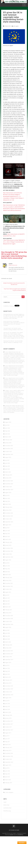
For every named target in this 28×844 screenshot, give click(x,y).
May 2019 (7, 671)
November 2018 (9, 689)
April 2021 (7, 604)
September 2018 (9, 694)
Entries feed (6, 805)
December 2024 (9, 480)
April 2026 (7, 434)
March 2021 (8, 607)
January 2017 (8, 750)
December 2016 (9, 753)
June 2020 (7, 633)
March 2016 (8, 779)
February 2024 (8, 507)
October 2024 (8, 486)
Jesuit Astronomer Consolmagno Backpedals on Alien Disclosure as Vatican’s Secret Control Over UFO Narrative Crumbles (13, 323)
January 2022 (8, 580)
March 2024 (8, 504)
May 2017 (7, 741)
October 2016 (8, 759)
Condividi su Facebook (8, 306)
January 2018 (8, 718)
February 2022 (8, 577)
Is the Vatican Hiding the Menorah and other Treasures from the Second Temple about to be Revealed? (13, 411)
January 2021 (8, 612)
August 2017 (8, 733)
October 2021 (8, 589)
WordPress (20, 834)
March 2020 (8, 642)
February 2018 (8, 715)
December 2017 (9, 721)
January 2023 (8, 545)
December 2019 (9, 650)
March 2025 (8, 472)
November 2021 (9, 586)
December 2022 (9, 548)
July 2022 (7, 563)
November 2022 (9, 551)
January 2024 (8, 510)
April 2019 (7, 674)
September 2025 (9, 454)
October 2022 (8, 554)
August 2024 (8, 492)
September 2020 (9, 624)
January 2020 (8, 648)
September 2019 (9, 659)
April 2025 (7, 469)
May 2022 (7, 568)
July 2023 (7, 527)
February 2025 (8, 475)
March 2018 (8, 712)
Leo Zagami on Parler (14, 830)
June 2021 (7, 598)
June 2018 (7, 703)
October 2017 (8, 727)
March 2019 (8, 677)
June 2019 (7, 668)
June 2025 (7, 463)
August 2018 (8, 697)
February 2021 (8, 609)
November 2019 (9, 653)
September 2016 (9, 762)
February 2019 (8, 680)
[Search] (23, 296)
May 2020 (7, 636)
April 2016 (7, 776)
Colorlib (11, 834)
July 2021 (7, 595)
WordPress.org (7, 811)
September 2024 (9, 489)
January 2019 (8, 683)
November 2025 (9, 448)
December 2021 (9, 583)
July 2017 (7, 735)
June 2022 (7, 565)
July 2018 (7, 700)
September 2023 (9, 522)
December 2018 (9, 686)
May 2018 (7, 706)
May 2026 (7, 431)
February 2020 (8, 645)
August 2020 (8, 627)
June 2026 (7, 428)
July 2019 (7, 665)
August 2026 (8, 422)
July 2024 (7, 495)
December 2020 (9, 615)
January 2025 (8, 478)
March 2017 (8, 744)
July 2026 (7, 425)
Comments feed (7, 808)
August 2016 (8, 765)
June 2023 (7, 530)
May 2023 (7, 533)
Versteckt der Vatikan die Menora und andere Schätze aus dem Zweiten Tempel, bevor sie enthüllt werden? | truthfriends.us (13, 407)
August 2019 (8, 662)
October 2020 (8, 621)
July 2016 (7, 768)
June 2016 (7, 771)
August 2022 (8, 560)
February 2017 (8, 747)
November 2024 (9, 483)
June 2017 (7, 738)
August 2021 (8, 592)
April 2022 (7, 571)
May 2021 (7, 601)
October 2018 (8, 691)
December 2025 (9, 445)
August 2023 (8, 524)
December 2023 (9, 513)
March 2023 (8, 539)
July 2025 (7, 460)
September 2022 (9, 557)
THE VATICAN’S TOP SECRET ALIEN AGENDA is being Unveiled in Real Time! (13, 329)
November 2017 (9, 724)
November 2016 (9, 756)
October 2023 (8, 519)
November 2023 (9, 516)
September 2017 (9, 730)
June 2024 (7, 498)
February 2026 (8, 439)
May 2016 (7, 774)
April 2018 (7, 709)
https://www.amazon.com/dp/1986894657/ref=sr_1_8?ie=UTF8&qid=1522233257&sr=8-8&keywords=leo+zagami (14, 241)
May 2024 (7, 501)
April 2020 (7, 639)
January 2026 (8, 442)
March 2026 (8, 437)
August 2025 (8, 457)
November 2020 (9, 618)
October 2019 (8, 656)
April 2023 (7, 536)
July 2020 (7, 630)
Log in (4, 802)
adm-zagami (16, 26)
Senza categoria (9, 792)
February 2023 (8, 542)
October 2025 (8, 451)
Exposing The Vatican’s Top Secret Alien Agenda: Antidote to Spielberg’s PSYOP (13, 341)
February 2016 (8, 782)
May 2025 (7, 466)
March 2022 (8, 574)
